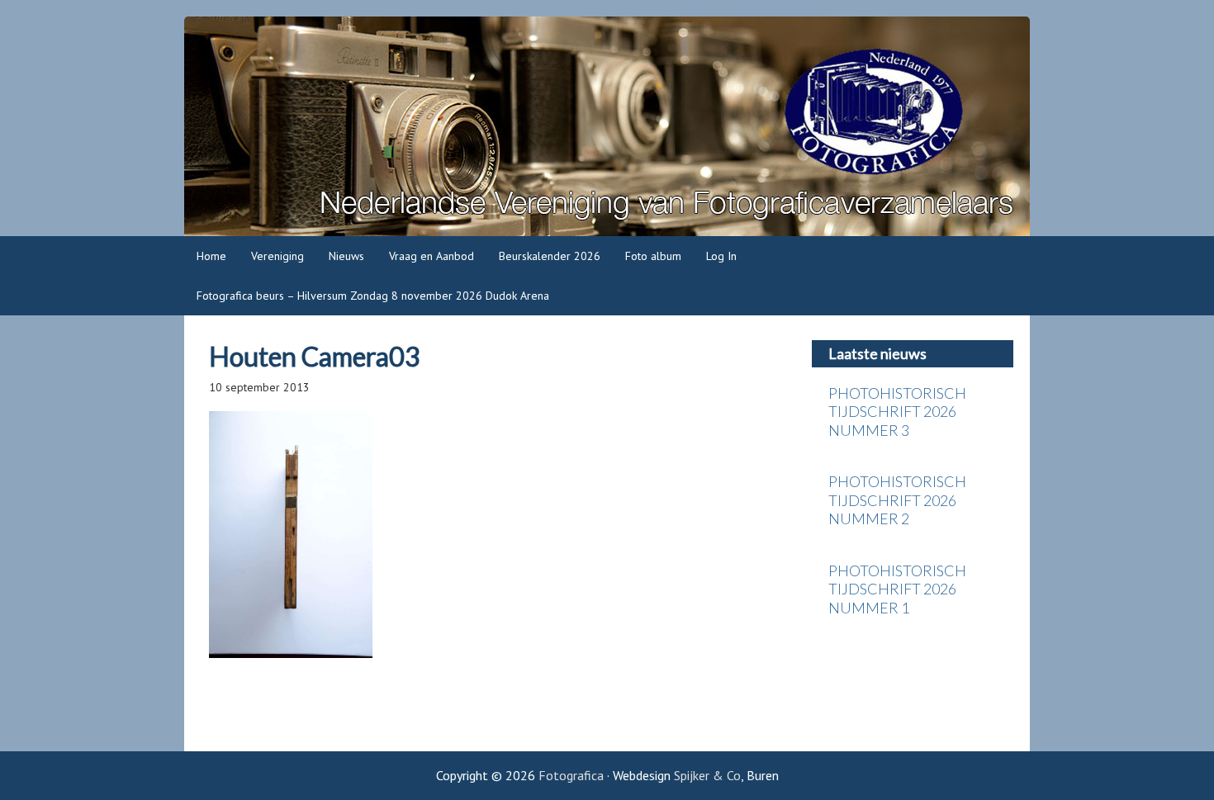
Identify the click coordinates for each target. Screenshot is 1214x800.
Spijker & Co (707, 775)
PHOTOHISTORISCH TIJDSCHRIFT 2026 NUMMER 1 (897, 589)
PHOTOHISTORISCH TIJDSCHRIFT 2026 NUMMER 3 (897, 411)
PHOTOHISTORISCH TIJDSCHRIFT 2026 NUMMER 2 (897, 500)
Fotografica (607, 126)
